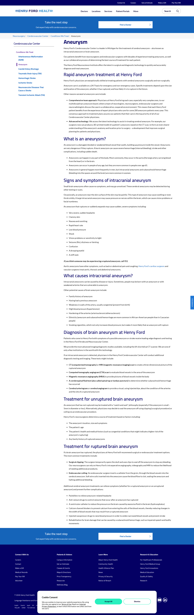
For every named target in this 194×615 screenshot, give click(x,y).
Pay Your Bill (176, 3)
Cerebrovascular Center (37, 36)
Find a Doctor (125, 25)
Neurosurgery (19, 36)
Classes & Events (63, 568)
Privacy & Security (105, 576)
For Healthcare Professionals (151, 559)
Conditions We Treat (60, 36)
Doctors (84, 11)
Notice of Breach (104, 580)
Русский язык (31, 608)
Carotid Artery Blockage (28, 69)
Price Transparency (64, 576)
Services (108, 11)
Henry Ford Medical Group (150, 564)
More (135, 11)
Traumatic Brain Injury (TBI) (30, 73)
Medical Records (21, 572)
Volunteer (19, 580)
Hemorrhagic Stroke (27, 78)
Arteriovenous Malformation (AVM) (30, 58)
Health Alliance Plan (106, 568)
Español (23, 605)
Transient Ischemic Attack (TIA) (31, 95)
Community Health (105, 564)
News (100, 572)
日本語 (23, 608)
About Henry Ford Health (108, 559)
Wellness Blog (62, 584)
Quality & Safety (146, 576)
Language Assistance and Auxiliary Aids (29, 600)
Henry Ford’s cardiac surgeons (151, 266)
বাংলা (33, 605)
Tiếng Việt (17, 608)
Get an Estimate (147, 3)
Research (143, 580)
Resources (61, 580)
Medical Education (147, 572)
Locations (96, 11)
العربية (28, 605)
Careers (133, 3)
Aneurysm (22, 64)
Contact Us (121, 3)
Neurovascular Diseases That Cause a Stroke (31, 89)
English (16, 605)
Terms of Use (66, 604)
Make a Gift (162, 3)
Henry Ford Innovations (149, 568)
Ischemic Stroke (25, 82)
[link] (42, 11)
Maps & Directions (64, 572)
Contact (18, 564)
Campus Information (64, 559)
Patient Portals (122, 11)
